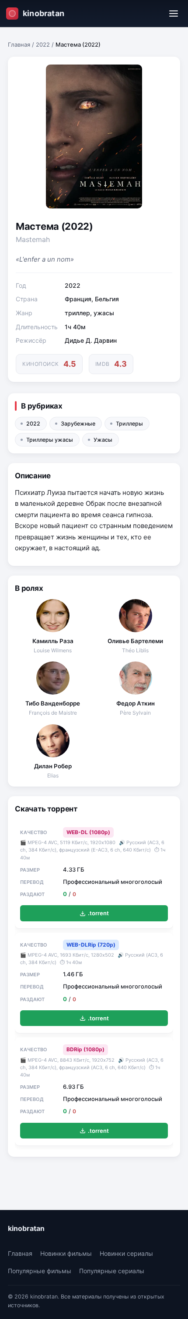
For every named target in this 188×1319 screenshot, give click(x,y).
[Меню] (173, 13)
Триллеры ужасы (49, 439)
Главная (19, 44)
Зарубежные (78, 423)
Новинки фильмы (66, 1253)
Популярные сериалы (111, 1271)
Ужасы (103, 439)
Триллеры (129, 423)
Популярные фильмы (39, 1271)
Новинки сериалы (126, 1253)
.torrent (98, 913)
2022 (43, 44)
